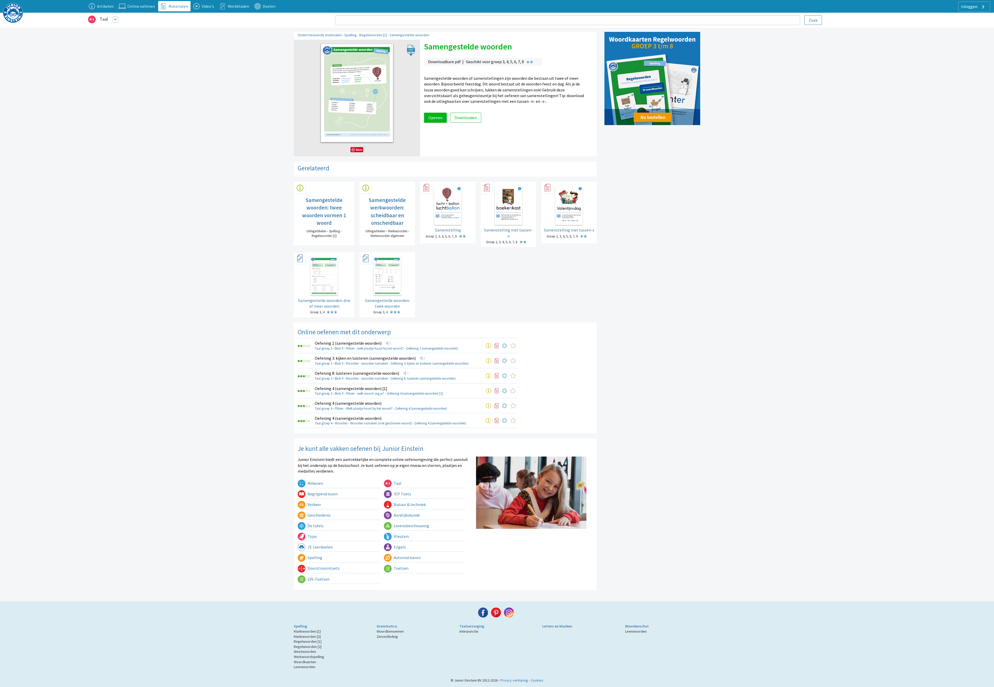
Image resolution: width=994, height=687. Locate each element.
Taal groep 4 (323, 408)
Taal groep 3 (323, 348)
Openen (435, 117)
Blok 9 (339, 348)
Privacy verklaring (514, 680)
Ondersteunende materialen (320, 35)
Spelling (350, 35)
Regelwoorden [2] (307, 646)
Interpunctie (468, 631)
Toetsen (400, 568)
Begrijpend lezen (322, 493)
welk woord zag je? (370, 393)
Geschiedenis (319, 515)
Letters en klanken (557, 626)
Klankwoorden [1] (307, 631)
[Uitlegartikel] (488, 346)
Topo (312, 536)
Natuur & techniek (409, 504)
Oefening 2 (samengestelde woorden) (348, 343)
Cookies (537, 680)
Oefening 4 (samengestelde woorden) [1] (351, 388)
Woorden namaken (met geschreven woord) (381, 423)
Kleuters (401, 536)
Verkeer (314, 504)
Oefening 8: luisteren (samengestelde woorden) (357, 373)
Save (359, 149)
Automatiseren (407, 557)
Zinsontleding (387, 636)
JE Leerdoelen (320, 546)
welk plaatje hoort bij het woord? (380, 348)
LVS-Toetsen (318, 579)
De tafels (315, 525)
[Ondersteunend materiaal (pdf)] (497, 346)
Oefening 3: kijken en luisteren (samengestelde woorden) (365, 358)
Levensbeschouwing (411, 525)
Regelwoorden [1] (373, 35)
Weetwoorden (305, 651)
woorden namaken (374, 363)
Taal (104, 19)
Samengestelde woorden (409, 35)
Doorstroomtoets (323, 568)
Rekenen (315, 483)
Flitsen (350, 348)
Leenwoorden (304, 666)
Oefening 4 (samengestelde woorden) (348, 403)
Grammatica (387, 626)
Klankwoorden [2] (307, 636)
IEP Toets (402, 493)
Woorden (352, 363)
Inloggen (969, 6)
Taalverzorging (471, 626)
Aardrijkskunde (406, 515)
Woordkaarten (305, 662)
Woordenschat (637, 626)
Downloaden (466, 117)
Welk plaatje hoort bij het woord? (369, 408)
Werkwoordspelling (309, 656)
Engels (399, 546)
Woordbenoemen (390, 631)
